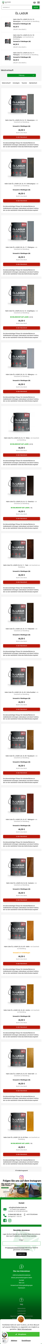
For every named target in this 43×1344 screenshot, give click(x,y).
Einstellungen (26, 1340)
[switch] (4, 1341)
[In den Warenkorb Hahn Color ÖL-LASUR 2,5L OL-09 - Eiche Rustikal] (21, 709)
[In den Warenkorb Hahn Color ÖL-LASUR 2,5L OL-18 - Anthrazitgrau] (21, 200)
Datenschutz (22, 1308)
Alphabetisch (33, 83)
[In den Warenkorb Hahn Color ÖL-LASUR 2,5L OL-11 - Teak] (21, 582)
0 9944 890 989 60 (14, 1214)
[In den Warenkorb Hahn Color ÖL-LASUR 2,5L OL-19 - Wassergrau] (21, 137)
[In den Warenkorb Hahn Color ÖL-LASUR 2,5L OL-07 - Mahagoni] (21, 836)
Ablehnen (14, 1340)
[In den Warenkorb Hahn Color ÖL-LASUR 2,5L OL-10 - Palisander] (21, 645)
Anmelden (21, 1254)
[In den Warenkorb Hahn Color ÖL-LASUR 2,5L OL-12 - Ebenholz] (21, 518)
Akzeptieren (22, 1334)
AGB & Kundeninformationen (21, 1275)
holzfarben (4, 1220)
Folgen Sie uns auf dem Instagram (22, 1180)
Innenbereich (22, 1313)
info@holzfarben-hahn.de (18, 1207)
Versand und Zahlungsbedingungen (21, 1285)
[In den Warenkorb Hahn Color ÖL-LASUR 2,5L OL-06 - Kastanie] (21, 900)
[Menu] (38, 3)
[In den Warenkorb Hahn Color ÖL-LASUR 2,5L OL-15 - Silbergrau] (21, 391)
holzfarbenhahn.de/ (9, 1220)
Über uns (21, 1283)
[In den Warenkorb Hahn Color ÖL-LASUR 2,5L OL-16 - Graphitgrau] (21, 328)
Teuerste (24, 83)
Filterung (21, 75)
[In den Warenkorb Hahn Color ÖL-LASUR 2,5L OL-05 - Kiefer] (21, 963)
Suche (36, 7)
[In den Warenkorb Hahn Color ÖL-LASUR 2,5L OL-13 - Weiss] (21, 455)
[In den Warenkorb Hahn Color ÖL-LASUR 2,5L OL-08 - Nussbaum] (21, 773)
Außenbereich (21, 1311)
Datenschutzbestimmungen (15, 1248)
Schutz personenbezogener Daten (21, 1277)
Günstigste (16, 83)
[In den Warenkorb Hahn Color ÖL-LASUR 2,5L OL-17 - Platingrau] (21, 264)
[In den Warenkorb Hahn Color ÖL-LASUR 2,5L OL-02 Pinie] (21, 1154)
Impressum (21, 1288)
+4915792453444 (32, 1214)
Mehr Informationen (25, 1329)
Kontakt (21, 1280)
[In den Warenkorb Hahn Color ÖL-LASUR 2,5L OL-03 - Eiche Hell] (21, 1090)
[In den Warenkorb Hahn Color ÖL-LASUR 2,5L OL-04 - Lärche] (21, 1027)
